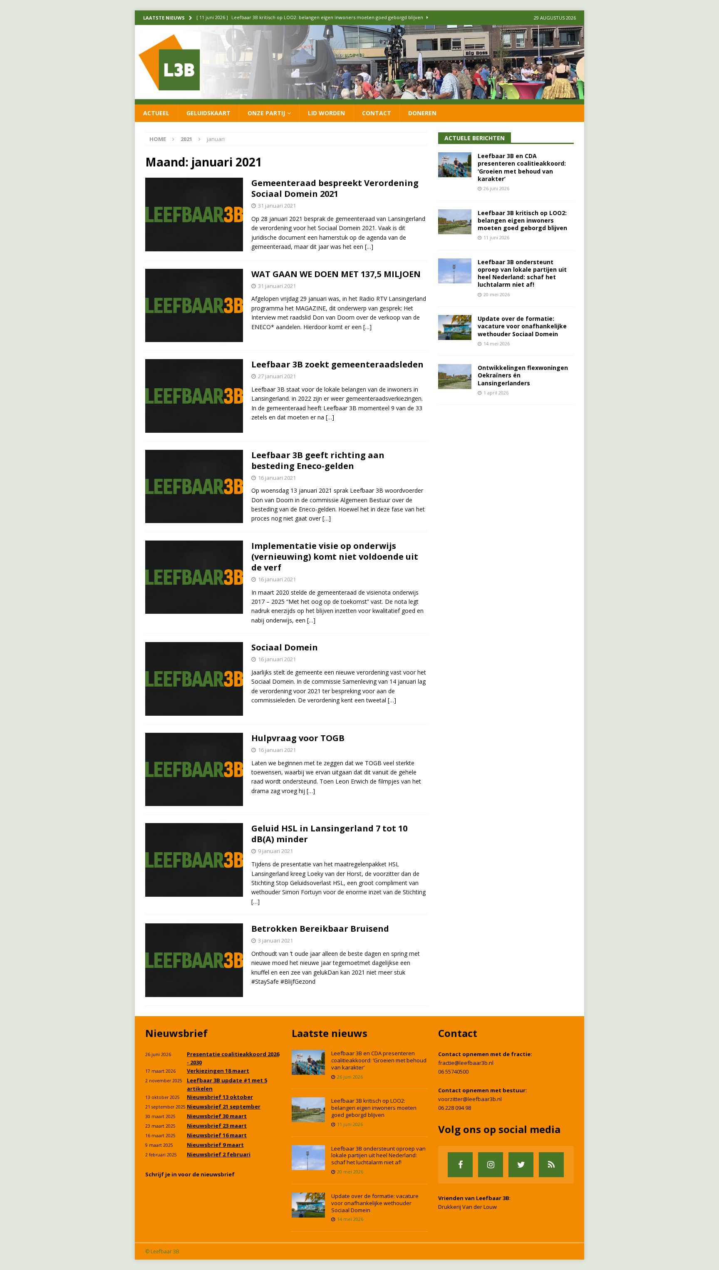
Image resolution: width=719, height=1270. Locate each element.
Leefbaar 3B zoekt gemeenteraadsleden (337, 364)
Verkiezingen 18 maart (218, 1070)
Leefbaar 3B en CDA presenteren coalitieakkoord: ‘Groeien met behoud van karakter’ (522, 167)
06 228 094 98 (454, 1107)
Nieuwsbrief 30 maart (217, 1116)
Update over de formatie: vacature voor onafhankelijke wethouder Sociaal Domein (522, 326)
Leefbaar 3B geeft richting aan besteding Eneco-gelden (317, 460)
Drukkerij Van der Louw (467, 1206)
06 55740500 (453, 1071)
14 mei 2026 (496, 343)
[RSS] (551, 1164)
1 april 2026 (495, 392)
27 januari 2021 (277, 376)
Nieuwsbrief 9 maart (215, 1144)
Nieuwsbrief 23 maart (217, 1125)
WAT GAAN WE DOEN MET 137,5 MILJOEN (336, 274)
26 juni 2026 (496, 188)
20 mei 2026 (496, 294)
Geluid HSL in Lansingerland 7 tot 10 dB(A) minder (329, 834)
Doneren (422, 113)
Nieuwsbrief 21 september (223, 1106)
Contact (376, 113)
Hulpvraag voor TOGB (298, 738)
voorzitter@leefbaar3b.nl (470, 1099)
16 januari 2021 (277, 477)
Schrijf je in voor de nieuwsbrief (190, 1174)
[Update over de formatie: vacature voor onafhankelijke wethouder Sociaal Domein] (454, 327)
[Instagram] (490, 1164)
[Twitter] (520, 1164)
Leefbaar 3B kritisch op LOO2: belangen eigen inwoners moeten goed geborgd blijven (522, 220)
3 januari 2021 (275, 940)
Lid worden (326, 113)
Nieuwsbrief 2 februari (218, 1154)
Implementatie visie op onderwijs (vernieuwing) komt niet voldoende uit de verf (334, 556)
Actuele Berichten (474, 138)
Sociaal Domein (284, 647)
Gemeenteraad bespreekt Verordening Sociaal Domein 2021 (335, 188)
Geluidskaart (208, 113)
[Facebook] (460, 1164)
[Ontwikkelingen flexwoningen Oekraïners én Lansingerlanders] (454, 376)
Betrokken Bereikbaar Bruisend (320, 928)
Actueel (156, 113)
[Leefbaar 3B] (359, 99)
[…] (369, 247)
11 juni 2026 (496, 237)
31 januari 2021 (277, 205)
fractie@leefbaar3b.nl (465, 1063)
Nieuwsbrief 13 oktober (220, 1097)
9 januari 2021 (275, 851)
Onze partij (266, 113)
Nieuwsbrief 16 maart (217, 1135)
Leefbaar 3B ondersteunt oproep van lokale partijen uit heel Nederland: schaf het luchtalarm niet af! (522, 273)
